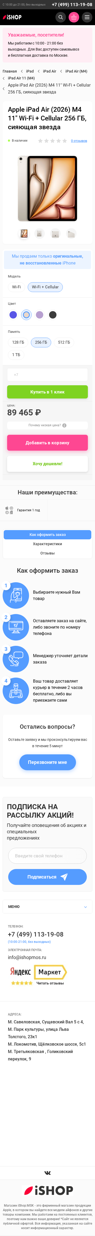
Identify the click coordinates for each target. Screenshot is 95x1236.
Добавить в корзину (47, 442)
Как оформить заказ (48, 534)
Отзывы (47, 553)
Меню (14, 906)
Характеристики (47, 544)
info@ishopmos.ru (27, 957)
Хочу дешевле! (47, 463)
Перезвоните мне (47, 762)
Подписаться (41, 877)
